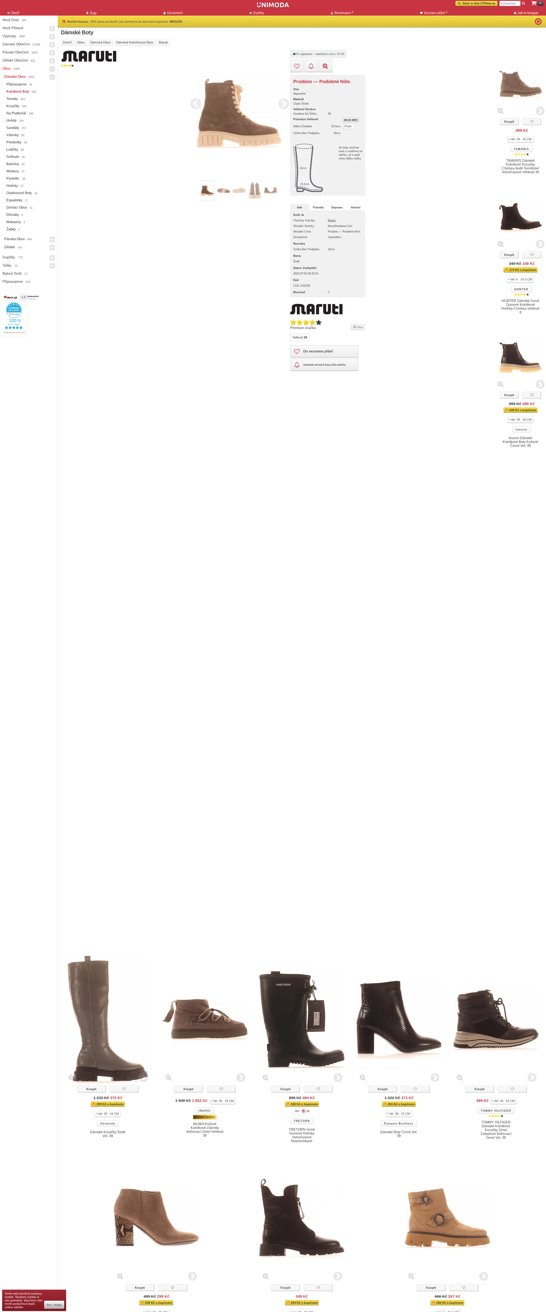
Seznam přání (435, 12)
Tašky (7, 265)
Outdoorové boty (19, 193)
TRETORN (302, 1121)
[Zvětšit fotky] (500, 110)
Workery (12, 171)
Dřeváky (12, 215)
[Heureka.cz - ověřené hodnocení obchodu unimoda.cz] (14, 335)
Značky (258, 13)
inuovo (521, 429)
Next (282, 103)
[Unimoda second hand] (273, 7)
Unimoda (107, 1123)
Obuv (7, 68)
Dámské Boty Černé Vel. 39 (398, 1134)
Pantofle (13, 178)
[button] (520, 139)
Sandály (12, 128)
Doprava (336, 207)
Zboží (15, 13)
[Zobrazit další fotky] (540, 110)
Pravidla (318, 207)
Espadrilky (14, 200)
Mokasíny (13, 222)
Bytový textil (12, 273)
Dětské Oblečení (15, 60)
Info (299, 207)
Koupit (509, 121)
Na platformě (16, 113)
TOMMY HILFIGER (496, 1110)
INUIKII (205, 1110)
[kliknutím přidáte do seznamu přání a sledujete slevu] (532, 121)
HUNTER (521, 289)
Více (359, 327)
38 (307, 1111)
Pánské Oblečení (16, 52)
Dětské (9, 247)
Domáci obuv (16, 207)
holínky (12, 186)
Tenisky (12, 99)
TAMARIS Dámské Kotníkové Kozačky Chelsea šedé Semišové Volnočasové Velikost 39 (520, 166)
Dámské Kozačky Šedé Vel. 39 (107, 1134)
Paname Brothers (398, 1123)
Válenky (12, 135)
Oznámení (175, 13)
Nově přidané (13, 28)
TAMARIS (521, 149)
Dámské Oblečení (16, 44)
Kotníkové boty (17, 91)
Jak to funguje (528, 13)
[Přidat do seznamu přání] (297, 66)
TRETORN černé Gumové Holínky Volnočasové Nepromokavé (302, 1135)
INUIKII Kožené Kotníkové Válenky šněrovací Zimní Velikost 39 (204, 1129)
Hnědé (11, 120)
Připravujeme (16, 84)
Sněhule (12, 157)
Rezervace (343, 12)
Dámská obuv (15, 76)
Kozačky (12, 106)
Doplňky (9, 257)
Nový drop (11, 20)
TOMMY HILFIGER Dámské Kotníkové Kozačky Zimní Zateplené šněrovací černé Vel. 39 (496, 1129)
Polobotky (14, 142)
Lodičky (12, 149)
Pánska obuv (14, 239)
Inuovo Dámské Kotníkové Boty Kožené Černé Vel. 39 (520, 441)
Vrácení (355, 207)
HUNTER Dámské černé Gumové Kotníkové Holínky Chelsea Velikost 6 (520, 306)
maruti (331, 220)
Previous (194, 103)
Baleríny (12, 164)
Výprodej (9, 36)
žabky (11, 229)
